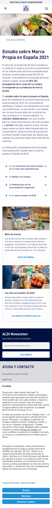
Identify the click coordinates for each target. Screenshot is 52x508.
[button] (5, 9)
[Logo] (26, 8)
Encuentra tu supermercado (15, 373)
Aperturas (7, 379)
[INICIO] (46, 8)
